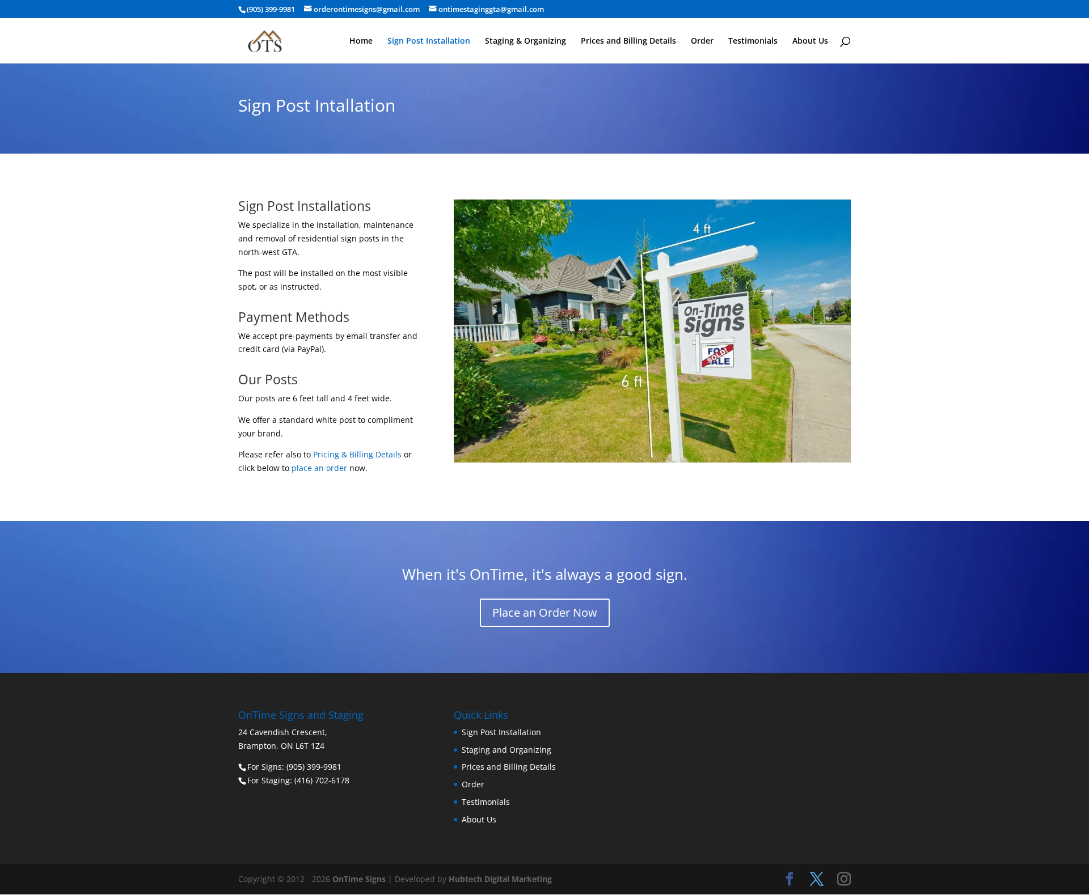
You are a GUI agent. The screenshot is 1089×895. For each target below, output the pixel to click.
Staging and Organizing (506, 749)
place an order (319, 468)
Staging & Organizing (525, 41)
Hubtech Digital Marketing (500, 878)
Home (361, 41)
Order (702, 41)
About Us (810, 41)
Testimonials (753, 41)
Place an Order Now (544, 612)
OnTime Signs (359, 878)
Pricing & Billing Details (357, 454)
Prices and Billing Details (628, 41)
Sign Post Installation (428, 41)
